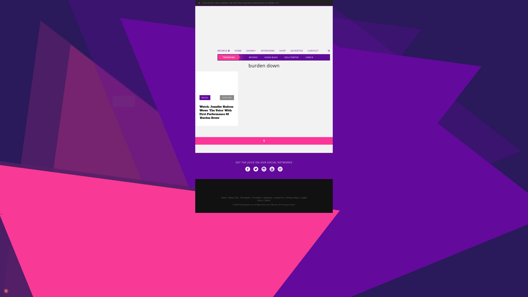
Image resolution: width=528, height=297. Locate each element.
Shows (250, 50)
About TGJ (233, 197)
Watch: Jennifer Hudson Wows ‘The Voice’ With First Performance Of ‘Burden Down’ (216, 112)
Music (205, 97)
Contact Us (279, 197)
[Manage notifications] (6, 291)
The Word (256, 197)
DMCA (267, 200)
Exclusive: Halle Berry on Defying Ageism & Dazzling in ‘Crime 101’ (241, 3)
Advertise (297, 50)
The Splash (245, 197)
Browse (222, 50)
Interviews (268, 50)
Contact (313, 50)
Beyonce (253, 57)
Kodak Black (271, 57)
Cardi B (309, 57)
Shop (282, 50)
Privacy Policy (292, 197)
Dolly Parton (291, 57)
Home (238, 50)
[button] (328, 50)
